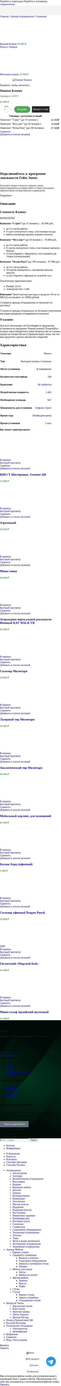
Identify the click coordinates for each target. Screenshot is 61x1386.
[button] (5, 460)
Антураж (17, 1176)
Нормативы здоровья (24, 1215)
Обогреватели (20, 1328)
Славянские (19, 1226)
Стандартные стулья (29, 1300)
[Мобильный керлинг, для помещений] (11, 798)
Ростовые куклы (21, 1221)
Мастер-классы (21, 1204)
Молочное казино (10, 74)
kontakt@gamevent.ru (11, 1055)
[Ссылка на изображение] (19, 1025)
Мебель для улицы (22, 1269)
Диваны (23, 1280)
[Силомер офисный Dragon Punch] (11, 895)
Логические (19, 1201)
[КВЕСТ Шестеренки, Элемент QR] (11, 457)
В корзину (22, 109)
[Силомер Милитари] (11, 653)
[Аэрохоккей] (11, 505)
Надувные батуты (22, 1210)
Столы (16, 1289)
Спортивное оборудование (27, 1229)
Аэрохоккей (8, 522)
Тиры (15, 1238)
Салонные (41, 16)
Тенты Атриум (20, 1314)
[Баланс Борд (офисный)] (11, 847)
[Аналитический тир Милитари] (11, 750)
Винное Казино (8, 44)
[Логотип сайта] (20, 15)
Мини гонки (8, 571)
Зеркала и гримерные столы (34, 1263)
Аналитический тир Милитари (21, 767)
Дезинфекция (20, 1331)
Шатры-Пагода (21, 1317)
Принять (4, 1384)
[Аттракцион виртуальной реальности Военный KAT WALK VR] (11, 602)
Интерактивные (21, 1195)
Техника (17, 1235)
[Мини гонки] (11, 553)
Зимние (17, 1193)
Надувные (18, 1207)
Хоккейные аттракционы (26, 1246)
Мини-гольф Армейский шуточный (24, 1012)
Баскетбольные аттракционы (28, 1178)
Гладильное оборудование (33, 1260)
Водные (17, 1184)
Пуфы (22, 1286)
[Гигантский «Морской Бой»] (11, 943)
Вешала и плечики (29, 1258)
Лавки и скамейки (28, 1297)
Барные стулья (26, 1294)
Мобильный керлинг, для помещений (25, 816)
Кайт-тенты (19, 1308)
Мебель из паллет (28, 1275)
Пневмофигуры (21, 1218)
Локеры (23, 1266)
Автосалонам (20, 1173)
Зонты (22, 1272)
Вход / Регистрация (16, 1340)
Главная (4, 16)
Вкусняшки (19, 1181)
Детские (17, 1190)
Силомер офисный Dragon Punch (22, 912)
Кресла (22, 1283)
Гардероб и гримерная (24, 1255)
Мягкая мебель (20, 1277)
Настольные (19, 1212)
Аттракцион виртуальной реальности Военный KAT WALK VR (25, 621)
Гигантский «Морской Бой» (19, 963)
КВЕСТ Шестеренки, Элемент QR (23, 474)
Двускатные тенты (22, 1306)
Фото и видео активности (26, 1241)
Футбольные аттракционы (27, 1243)
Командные (19, 1198)
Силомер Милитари (13, 671)
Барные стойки (21, 1252)
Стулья (16, 1292)
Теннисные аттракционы (26, 1232)
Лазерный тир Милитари (17, 719)
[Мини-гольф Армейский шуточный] (11, 994)
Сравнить (11, 1337)
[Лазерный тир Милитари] (11, 702)
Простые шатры (21, 1311)
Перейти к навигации (12, 1)
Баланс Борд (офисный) (16, 864)
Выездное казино (22, 1187)
